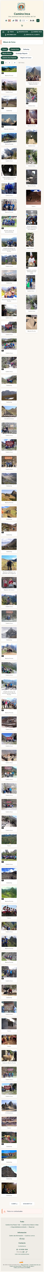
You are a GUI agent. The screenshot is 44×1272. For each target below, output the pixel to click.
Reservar (31, 1227)
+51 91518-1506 (23, 1249)
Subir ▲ (14, 1204)
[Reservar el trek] (22, 25)
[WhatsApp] (24, 1238)
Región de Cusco (25, 57)
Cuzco (5, 49)
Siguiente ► (27, 1204)
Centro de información (16, 1235)
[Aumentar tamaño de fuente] (31, 20)
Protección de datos (28, 1266)
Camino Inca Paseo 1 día (13, 1225)
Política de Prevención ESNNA (22, 1267)
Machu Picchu (7, 53)
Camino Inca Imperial (9, 57)
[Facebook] (20, 1238)
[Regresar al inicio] (3, 32)
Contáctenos (22, 1246)
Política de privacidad (15, 1266)
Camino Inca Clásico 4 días (30, 1225)
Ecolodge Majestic (22, 53)
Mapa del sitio (24, 1264)
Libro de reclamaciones (22, 1254)
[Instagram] (22, 1238)
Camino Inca (15, 49)
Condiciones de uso (35, 1264)
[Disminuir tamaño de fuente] (33, 20)
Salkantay (26, 49)
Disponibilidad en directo (19, 1227)
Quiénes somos (30, 1235)
